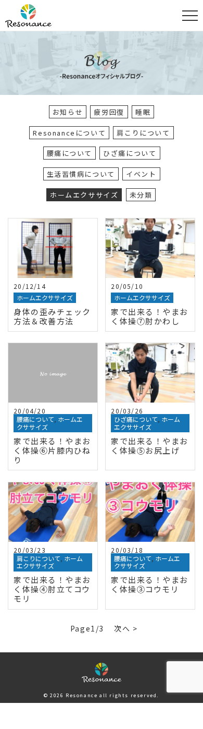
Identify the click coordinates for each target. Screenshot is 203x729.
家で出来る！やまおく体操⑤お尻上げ (149, 445)
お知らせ (68, 112)
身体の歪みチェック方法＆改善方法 (52, 316)
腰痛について (70, 153)
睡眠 (142, 112)
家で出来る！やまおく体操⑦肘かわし (149, 316)
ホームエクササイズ (84, 195)
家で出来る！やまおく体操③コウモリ (149, 584)
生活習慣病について (81, 174)
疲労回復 (109, 112)
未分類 (141, 195)
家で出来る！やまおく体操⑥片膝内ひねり (52, 450)
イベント (141, 174)
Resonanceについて (69, 133)
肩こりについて (143, 133)
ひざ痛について (129, 153)
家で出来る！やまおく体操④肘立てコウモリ (52, 589)
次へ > (125, 628)
